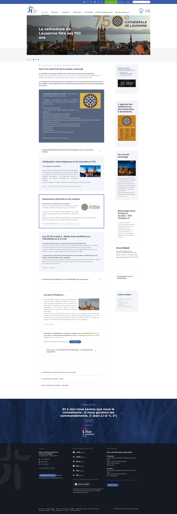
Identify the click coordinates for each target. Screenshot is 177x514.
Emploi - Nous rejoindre (57, 510)
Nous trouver (45, 464)
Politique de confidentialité (67, 508)
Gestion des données (75, 510)
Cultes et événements (104, 12)
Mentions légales (50, 508)
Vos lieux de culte (111, 2)
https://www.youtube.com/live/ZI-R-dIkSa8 (74, 122)
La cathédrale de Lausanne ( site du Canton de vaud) (58, 372)
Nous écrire (44, 461)
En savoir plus (123, 196)
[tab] (71, 151)
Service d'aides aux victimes (46, 478)
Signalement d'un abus (46, 475)
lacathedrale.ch (75, 341)
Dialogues (77, 12)
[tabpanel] (88, 35)
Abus (128, 2)
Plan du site (42, 508)
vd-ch (120, 301)
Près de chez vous (122, 12)
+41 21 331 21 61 (45, 459)
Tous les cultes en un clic (46, 468)
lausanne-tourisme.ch (125, 306)
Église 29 (121, 2)
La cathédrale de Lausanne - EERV (52, 379)
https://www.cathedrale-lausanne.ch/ (68, 224)
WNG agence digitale (133, 508)
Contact (66, 510)
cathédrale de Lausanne (55, 186)
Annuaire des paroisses (44, 510)
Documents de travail (94, 508)
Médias (58, 508)
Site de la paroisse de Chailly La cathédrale (55, 385)
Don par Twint (112, 485)
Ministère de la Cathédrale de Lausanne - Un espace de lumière (126, 74)
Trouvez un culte (147, 10)
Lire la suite (88, 420)
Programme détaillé (48, 267)
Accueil (44, 12)
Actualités (89, 12)
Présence (65, 12)
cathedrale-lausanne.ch (125, 299)
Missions (54, 12)
